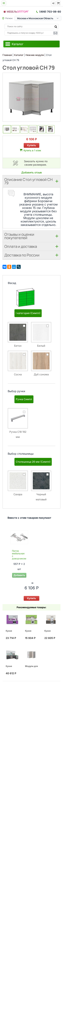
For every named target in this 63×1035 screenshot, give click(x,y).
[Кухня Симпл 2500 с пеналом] (12, 619)
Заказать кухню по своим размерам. (36, 163)
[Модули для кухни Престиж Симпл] (31, 655)
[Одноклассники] (9, 267)
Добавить (19, 575)
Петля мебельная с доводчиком (19, 554)
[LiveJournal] (19, 267)
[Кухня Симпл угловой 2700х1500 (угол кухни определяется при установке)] (12, 655)
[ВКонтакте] (5, 267)
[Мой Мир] (14, 267)
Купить (31, 145)
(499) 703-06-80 (50, 11)
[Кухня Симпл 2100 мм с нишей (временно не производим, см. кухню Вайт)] (31, 619)
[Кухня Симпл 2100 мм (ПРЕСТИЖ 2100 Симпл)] (50, 619)
